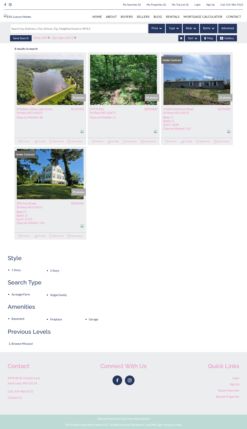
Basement (18, 318)
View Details (50, 79)
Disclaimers (137, 424)
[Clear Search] (181, 38)
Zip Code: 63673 (62, 37)
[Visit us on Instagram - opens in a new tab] (10, 4)
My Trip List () (180, 4)
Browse (22, 343)
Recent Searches (228, 390)
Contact (233, 16)
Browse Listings (173, 424)
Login (197, 4)
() (132, 4)
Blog (158, 16)
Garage (93, 319)
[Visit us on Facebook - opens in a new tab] (5, 4)
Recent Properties (227, 396)
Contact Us (15, 397)
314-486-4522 (234, 4)
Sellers (143, 16)
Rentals (173, 16)
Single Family (58, 295)
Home (97, 16)
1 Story (16, 270)
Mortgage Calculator (203, 16)
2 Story (54, 270)
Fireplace (56, 319)
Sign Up (210, 4)
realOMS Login (154, 424)
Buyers (127, 16)
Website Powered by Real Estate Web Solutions (123, 418)
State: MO (40, 37)
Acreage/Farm (21, 294)
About (111, 16)
